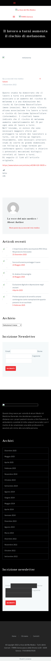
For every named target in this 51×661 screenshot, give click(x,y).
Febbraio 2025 (10, 468)
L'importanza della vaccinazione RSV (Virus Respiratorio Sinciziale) (29, 250)
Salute (5, 81)
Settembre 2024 (11, 486)
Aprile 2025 (9, 462)
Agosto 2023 (10, 527)
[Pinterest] (11, 185)
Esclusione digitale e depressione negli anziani (28, 286)
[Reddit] (21, 185)
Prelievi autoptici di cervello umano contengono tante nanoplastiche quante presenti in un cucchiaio (29, 299)
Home (14, 636)
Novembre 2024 (11, 474)
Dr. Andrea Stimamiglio (21, 274)
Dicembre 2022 (10, 539)
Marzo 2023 (9, 533)
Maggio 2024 (10, 503)
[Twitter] (7, 185)
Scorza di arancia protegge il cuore (26, 262)
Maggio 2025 (10, 456)
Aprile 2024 (9, 509)
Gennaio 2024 (10, 515)
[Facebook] (4, 3)
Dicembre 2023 (10, 521)
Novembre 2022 (11, 544)
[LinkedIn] (18, 185)
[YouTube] (27, 628)
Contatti (36, 636)
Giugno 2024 (9, 497)
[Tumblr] (14, 185)
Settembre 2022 (11, 556)
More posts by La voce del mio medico (24, 228)
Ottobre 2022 (10, 550)
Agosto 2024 (10, 492)
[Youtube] (8, 3)
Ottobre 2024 (10, 480)
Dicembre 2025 (10, 450)
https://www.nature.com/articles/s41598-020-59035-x (24, 165)
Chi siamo (24, 636)
